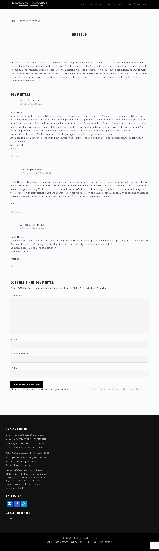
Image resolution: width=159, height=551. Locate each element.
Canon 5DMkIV (26, 443)
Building (11, 444)
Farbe (46, 453)
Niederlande (30, 474)
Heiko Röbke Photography (42, 4)
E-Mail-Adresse (19, 354)
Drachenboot (36, 453)
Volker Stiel (26, 100)
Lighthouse (35, 465)
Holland (9, 462)
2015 (8, 435)
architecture (22, 439)
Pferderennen (29, 477)
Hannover (40, 457)
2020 (33, 434)
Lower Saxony (29, 470)
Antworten (16, 156)
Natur (39, 470)
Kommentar (17, 296)
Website (15, 368)
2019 (27, 435)
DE (15, 453)
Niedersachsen (41, 474)
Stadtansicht (45, 481)
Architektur (39, 439)
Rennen (41, 478)
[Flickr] (10, 504)
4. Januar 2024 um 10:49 (33, 228)
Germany (27, 457)
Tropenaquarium (12, 484)
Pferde (17, 477)
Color (9, 453)
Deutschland (24, 453)
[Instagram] (17, 504)
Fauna (8, 458)
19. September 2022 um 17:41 (35, 173)
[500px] (24, 504)
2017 (17, 435)
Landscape (22, 462)
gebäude (16, 458)
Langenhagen (13, 465)
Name (13, 339)
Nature (10, 474)
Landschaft (34, 461)
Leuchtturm (25, 465)
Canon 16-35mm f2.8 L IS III (28, 448)
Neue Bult (19, 474)
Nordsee (10, 478)
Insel (14, 462)
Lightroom (15, 469)
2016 (12, 435)
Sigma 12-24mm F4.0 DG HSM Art (23, 481)
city (45, 448)
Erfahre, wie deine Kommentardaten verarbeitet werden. (109, 389)
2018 (22, 435)
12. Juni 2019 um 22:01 (31, 104)
